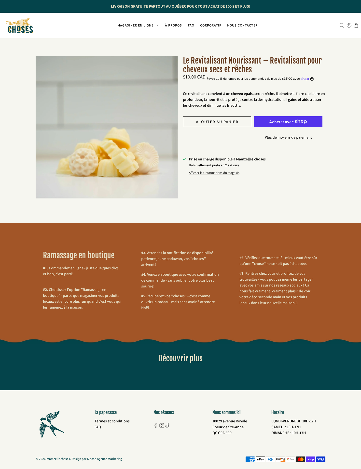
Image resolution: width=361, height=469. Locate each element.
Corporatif (210, 25)
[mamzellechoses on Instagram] (161, 426)
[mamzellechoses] (19, 25)
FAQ (191, 25)
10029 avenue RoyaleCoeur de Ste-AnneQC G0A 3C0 (229, 426)
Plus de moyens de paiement (288, 137)
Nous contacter (242, 25)
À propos (173, 25)
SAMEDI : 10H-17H (286, 427)
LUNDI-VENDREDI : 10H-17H (293, 421)
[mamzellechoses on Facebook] (155, 426)
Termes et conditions (112, 421)
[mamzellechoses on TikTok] (167, 426)
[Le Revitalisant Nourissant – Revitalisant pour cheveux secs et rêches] (107, 127)
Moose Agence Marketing (104, 458)
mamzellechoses (58, 458)
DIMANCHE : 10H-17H (288, 432)
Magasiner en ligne (135, 25)
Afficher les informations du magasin (214, 172)
